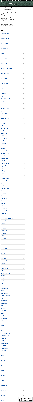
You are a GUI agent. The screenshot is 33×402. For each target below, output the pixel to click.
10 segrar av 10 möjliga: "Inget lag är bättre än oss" (4, 155)
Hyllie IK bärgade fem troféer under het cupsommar (5, 83)
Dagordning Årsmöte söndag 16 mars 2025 (4, 66)
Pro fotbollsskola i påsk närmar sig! (3, 121)
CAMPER (20, 0)
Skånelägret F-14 (2, 383)
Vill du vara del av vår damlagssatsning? (4, 58)
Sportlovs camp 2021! (2, 185)
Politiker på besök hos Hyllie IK (3, 160)
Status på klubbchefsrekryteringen (3, 258)
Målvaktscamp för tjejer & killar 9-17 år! (4, 63)
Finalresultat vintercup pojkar (3, 223)
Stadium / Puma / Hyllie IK (3, 181)
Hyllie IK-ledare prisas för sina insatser (4, 86)
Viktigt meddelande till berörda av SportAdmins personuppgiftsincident (6, 68)
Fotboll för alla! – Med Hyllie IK (3, 151)
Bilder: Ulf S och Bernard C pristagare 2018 (4, 230)
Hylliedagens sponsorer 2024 (3, 88)
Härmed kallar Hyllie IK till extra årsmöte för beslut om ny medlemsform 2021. (6, 188)
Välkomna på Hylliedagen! (3, 290)
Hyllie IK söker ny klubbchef (3, 263)
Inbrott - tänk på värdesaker (3, 176)
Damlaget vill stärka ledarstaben (3, 140)
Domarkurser (2, 255)
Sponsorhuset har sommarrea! (3, 340)
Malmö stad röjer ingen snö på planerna (4, 76)
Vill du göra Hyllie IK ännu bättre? (3, 141)
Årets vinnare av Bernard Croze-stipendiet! (4, 61)
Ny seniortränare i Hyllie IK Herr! (3, 305)
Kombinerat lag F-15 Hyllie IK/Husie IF (3, 357)
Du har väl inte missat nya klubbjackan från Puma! (4, 318)
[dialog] (25, 399)
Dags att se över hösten (2, 378)
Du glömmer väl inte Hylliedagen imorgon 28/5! (4, 288)
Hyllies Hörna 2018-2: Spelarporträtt (3, 240)
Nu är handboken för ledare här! (3, 71)
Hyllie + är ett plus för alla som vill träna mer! (4, 90)
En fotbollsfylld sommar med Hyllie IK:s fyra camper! (5, 165)
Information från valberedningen (3, 186)
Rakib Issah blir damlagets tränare (3, 56)
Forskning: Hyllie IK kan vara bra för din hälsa (4, 43)
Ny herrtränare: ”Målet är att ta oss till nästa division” (7, 7)
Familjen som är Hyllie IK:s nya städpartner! (4, 40)
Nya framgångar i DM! (2, 320)
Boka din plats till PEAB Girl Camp (3, 115)
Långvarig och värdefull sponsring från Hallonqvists (5, 163)
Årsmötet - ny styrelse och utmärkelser (4, 245)
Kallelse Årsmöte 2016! (2, 330)
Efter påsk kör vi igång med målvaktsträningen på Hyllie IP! (5, 387)
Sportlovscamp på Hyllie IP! (3, 173)
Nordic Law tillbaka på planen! (3, 53)
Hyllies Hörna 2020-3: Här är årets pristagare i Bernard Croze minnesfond (6, 191)
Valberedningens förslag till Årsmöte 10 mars (4, 210)
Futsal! (1, 365)
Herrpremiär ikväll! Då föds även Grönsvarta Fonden (5, 46)
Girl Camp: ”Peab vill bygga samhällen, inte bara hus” (5, 108)
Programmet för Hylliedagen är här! (3, 111)
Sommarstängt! (2, 283)
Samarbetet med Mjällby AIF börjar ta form (4, 45)
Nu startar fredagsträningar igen (3, 170)
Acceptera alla (30, 400)
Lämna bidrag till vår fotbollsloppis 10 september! (4, 150)
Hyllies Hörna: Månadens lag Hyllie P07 (4, 250)
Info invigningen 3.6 (2, 380)
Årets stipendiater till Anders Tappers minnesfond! (4, 343)
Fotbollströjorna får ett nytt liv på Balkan (4, 113)
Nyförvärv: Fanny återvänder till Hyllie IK (4, 130)
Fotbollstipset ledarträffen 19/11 (3, 397)
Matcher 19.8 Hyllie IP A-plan (3, 372)
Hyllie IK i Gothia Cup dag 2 (3, 235)
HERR (4, 0)
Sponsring (1, 243)
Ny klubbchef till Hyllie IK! (3, 253)
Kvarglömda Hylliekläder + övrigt (3, 338)
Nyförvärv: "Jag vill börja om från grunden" (4, 135)
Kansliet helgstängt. (2, 352)
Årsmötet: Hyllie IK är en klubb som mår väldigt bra (4, 93)
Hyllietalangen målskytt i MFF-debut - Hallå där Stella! (5, 166)
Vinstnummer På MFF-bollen (3, 362)
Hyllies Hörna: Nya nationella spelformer (4, 248)
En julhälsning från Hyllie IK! (3, 265)
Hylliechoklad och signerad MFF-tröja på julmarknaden (5, 136)
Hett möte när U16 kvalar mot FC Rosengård (4, 145)
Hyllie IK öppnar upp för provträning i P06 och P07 (4, 143)
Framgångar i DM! (2, 325)
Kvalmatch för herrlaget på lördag (3, 103)
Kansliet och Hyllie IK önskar (3, 395)
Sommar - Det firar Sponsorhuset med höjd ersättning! (5, 317)
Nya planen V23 (2, 382)
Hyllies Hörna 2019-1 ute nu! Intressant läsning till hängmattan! (5, 215)
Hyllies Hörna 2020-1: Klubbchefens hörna (4, 208)
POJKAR (8, 0)
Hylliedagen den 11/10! (2, 337)
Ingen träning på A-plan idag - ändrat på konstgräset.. (5, 213)
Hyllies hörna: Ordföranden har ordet (3, 270)
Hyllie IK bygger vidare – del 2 (3, 323)
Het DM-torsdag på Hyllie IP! (3, 120)
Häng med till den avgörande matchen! (4, 78)
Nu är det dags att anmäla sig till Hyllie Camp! (4, 385)
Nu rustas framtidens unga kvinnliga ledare (4, 171)
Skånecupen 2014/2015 (2, 355)
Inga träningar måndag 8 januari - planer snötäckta (4, 100)
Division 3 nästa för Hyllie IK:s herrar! (3, 308)
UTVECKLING (18, 0)
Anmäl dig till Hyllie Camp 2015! (3, 345)
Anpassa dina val (20, 400)
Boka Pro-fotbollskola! (2, 161)
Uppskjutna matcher (2, 370)
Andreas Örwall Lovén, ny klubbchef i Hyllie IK (4, 180)
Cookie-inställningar (2, 400)
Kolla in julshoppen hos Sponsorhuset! (4, 303)
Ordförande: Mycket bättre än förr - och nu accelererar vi (5, 118)
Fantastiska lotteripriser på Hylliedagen (4, 110)
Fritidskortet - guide (2, 51)
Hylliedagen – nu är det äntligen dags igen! (4, 310)
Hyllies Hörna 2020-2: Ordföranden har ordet (4, 200)
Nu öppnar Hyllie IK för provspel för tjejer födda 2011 (5, 55)
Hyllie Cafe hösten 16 (2, 315)
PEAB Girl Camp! (2, 183)
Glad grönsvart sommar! (2, 60)
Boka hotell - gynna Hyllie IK (3, 123)
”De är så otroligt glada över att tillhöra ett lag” (4, 105)
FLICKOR (6, 0)
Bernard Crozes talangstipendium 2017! (4, 275)
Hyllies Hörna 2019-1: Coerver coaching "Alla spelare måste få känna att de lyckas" (7, 218)
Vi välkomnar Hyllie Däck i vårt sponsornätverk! (4, 322)
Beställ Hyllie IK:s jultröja (2, 101)
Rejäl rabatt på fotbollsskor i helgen (3, 116)
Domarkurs (2, 298)
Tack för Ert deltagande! (2, 373)
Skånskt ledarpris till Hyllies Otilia (3, 41)
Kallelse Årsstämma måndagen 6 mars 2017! (4, 300)
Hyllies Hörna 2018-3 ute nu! (3, 225)
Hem (1, 0)
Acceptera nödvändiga (26, 400)
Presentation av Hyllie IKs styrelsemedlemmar (4, 293)
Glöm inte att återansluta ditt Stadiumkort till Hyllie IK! (5, 348)
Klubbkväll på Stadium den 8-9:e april (3, 390)
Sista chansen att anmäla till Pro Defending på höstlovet (5, 146)
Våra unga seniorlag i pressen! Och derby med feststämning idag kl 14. (6, 220)
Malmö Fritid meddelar (2, 347)
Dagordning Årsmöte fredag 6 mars (3, 50)
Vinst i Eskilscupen (2, 85)
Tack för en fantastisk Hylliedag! (3, 148)
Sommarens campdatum (3, 95)
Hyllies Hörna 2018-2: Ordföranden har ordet (4, 238)
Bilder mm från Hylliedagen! (3, 332)
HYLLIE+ (23, 0)
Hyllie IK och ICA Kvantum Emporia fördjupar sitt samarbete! (5, 335)
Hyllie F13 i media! (2, 280)
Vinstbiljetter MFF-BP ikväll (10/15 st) (3, 360)
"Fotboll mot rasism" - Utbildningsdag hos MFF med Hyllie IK (5, 342)
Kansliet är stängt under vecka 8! (3, 392)
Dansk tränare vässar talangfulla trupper (4, 175)
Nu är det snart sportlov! (2, 327)
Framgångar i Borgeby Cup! (3, 313)
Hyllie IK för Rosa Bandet (3, 80)
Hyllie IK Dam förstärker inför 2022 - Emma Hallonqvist (5, 178)
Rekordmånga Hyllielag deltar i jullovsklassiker (4, 133)
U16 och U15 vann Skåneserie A (3, 156)
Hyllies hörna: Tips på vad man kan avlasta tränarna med (5, 268)
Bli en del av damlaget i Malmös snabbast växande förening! (5, 98)
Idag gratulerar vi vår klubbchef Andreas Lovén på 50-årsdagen (5, 65)
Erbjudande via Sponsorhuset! (3, 367)
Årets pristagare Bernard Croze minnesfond (4, 198)
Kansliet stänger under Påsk (3, 205)
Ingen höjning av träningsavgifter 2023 (4, 126)
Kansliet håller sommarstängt (3, 203)
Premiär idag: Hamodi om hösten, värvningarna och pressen (5, 35)
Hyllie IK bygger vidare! (2, 328)
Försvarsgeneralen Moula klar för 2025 (4, 75)
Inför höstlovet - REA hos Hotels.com (3, 363)
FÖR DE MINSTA (11, 0)
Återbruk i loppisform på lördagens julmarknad (4, 138)
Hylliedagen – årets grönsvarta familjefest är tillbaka (5, 91)
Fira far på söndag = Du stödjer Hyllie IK (4, 358)
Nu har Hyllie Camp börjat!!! (3, 377)
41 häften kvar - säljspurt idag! (3, 131)
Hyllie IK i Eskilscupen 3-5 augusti (3, 233)
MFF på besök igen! (2, 278)
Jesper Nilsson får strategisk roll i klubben (4, 36)
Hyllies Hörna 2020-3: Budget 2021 (3, 193)
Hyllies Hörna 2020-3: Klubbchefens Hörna (4, 195)
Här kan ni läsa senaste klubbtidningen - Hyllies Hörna (5, 158)
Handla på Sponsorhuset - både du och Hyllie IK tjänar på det (5, 333)
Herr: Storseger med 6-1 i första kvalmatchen (4, 81)
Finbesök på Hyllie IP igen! (3, 312)
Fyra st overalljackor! (2, 307)
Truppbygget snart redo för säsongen (4, 96)
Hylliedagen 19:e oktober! (3, 368)
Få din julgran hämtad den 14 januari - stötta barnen (4, 128)
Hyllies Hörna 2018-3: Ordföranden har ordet (4, 228)
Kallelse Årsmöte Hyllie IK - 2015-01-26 (4, 353)
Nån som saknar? (2, 285)
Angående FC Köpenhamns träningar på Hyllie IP (4, 106)
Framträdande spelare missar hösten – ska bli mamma (5, 153)
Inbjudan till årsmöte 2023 (3, 125)
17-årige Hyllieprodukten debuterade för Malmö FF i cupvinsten (5, 73)
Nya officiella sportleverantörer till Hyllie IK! (4, 393)
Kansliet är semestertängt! (3, 375)
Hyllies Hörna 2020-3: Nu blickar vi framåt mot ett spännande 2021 (6, 190)
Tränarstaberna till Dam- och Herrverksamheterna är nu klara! (5, 273)
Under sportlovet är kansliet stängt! (3, 350)
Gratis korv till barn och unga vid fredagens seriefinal (5, 33)
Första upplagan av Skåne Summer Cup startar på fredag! (5, 38)
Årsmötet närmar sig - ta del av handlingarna (4, 168)
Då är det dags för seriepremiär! (3, 388)
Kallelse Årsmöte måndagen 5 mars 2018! (4, 260)
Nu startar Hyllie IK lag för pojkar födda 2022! (4, 48)
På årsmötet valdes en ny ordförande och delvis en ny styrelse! (5, 295)
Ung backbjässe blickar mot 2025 (3, 70)
